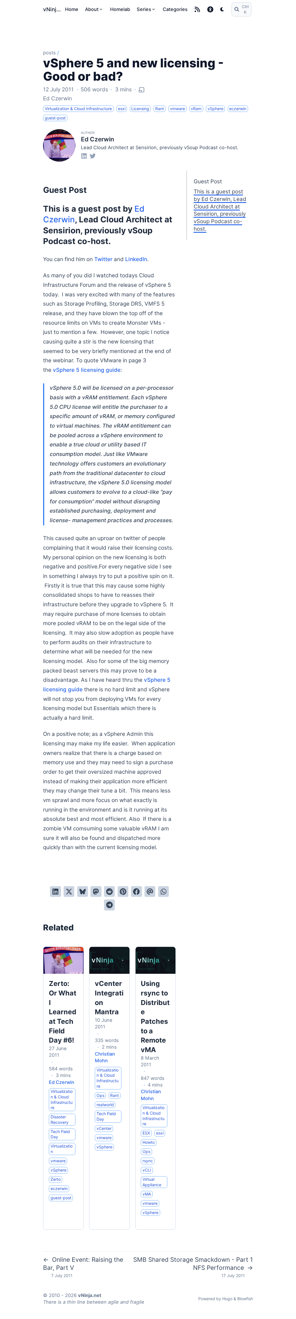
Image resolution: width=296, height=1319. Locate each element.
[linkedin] (84, 155)
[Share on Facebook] (136, 891)
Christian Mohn (105, 1057)
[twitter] (93, 155)
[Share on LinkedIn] (55, 891)
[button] (210, 9)
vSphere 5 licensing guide (87, 370)
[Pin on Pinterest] (123, 891)
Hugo (227, 1298)
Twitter (103, 259)
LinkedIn (136, 259)
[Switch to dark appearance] (222, 9)
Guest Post (208, 181)
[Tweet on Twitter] (69, 891)
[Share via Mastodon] (95, 891)
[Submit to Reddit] (109, 891)
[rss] (197, 9)
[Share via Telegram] (109, 904)
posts (49, 53)
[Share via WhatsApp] (163, 891)
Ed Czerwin (57, 98)
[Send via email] (150, 891)
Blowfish (245, 1298)
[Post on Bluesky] (82, 891)
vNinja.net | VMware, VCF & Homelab (52, 9)
